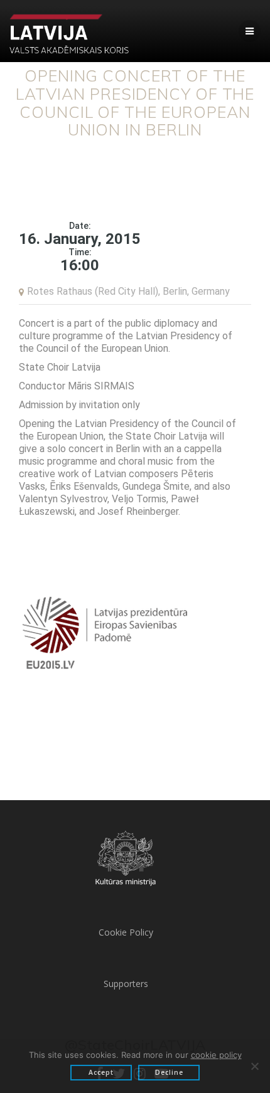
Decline (169, 1072)
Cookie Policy (126, 932)
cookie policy (216, 1055)
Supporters (126, 984)
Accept (101, 1072)
